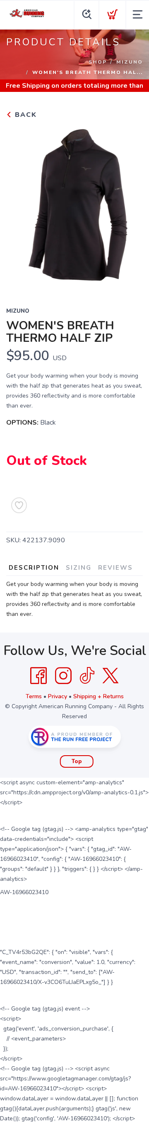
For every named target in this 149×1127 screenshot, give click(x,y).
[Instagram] (63, 675)
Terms (34, 696)
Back (24, 114)
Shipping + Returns (98, 696)
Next (130, 207)
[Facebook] (38, 675)
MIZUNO (129, 62)
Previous (19, 207)
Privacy (57, 696)
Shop (98, 62)
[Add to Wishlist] (19, 505)
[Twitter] (110, 675)
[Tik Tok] (87, 675)
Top (77, 761)
